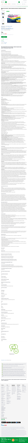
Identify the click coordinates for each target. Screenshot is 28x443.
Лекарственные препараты (6, 6)
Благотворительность (9, 391)
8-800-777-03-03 (3, 438)
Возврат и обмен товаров (3, 402)
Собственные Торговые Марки (19, 396)
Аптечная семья (14, 386)
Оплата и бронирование (3, 387)
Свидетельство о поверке (9, 398)
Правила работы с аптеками (9, 403)
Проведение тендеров (18, 386)
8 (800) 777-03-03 (14, 429)
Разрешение (2, 396)
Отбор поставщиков (18, 393)
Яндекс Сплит (8, 11)
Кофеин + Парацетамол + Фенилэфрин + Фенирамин (7, 28)
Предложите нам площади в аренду (19, 391)
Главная (2, 6)
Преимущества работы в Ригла (24, 386)
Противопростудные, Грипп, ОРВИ (13, 6)
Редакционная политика (8, 393)
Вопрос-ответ (13, 392)
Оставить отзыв (8, 392)
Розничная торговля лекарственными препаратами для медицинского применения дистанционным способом (3, 408)
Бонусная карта (25, 0)
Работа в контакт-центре (24, 390)
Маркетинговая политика (3, 400)
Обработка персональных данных (3, 413)
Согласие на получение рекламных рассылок (2, 415)
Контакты (8, 389)
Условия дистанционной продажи (3, 398)
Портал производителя (19, 389)
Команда (8, 388)
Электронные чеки (13, 393)
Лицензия (2, 395)
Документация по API (19, 394)
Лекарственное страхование (8, 395)
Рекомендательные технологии (9, 401)
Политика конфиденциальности (3, 392)
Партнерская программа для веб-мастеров (19, 399)
